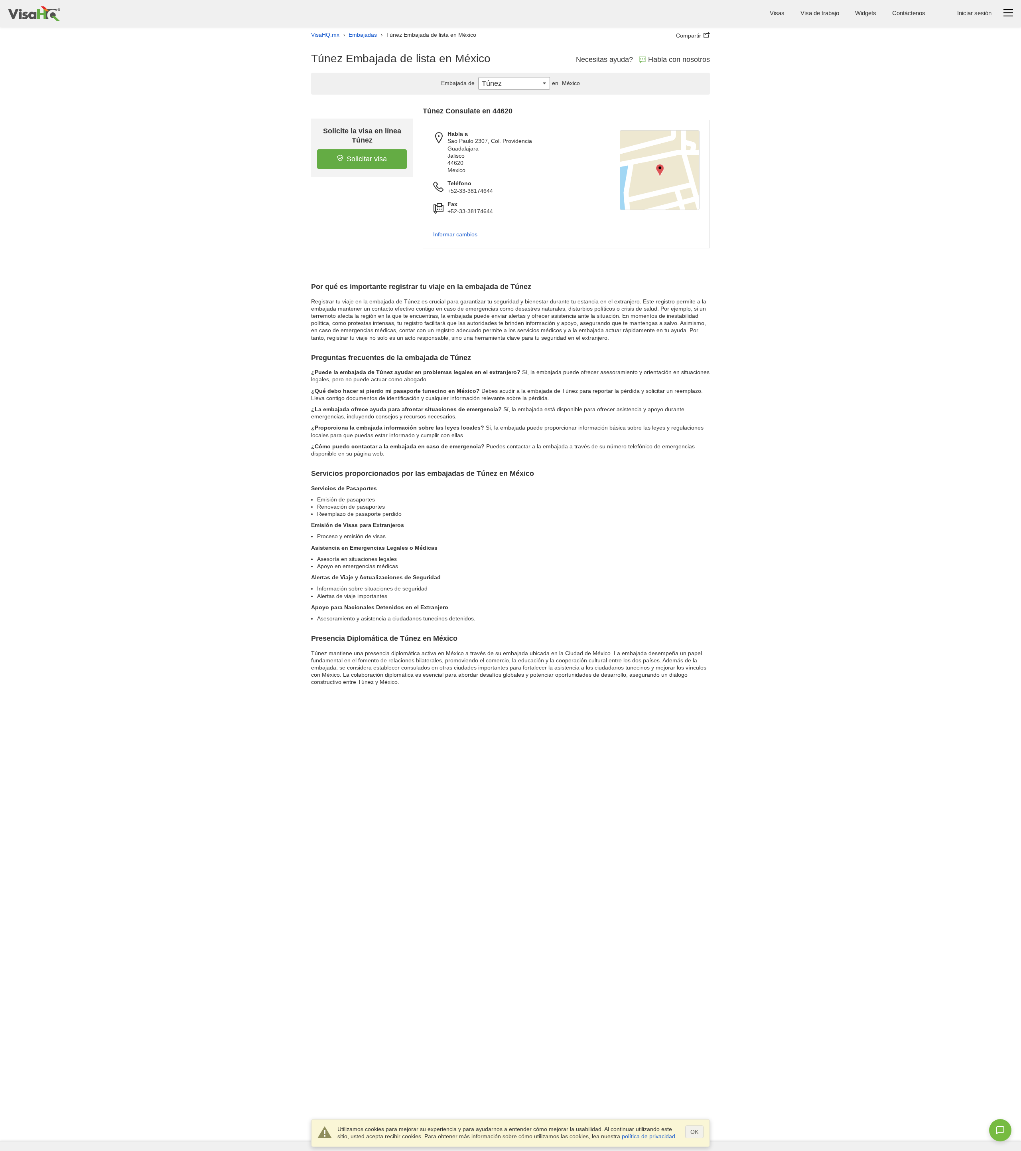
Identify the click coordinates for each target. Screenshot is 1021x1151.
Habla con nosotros (679, 59)
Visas (777, 13)
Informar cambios (455, 234)
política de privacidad (648, 1136)
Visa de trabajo (819, 13)
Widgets (865, 13)
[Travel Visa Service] (34, 13)
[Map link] (660, 170)
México (566, 83)
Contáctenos (908, 13)
